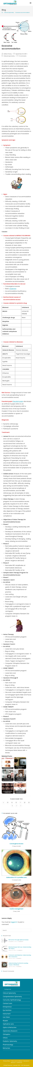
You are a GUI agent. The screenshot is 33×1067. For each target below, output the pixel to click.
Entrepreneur (7, 1007)
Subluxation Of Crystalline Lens (16, 877)
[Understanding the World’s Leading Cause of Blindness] (4, 965)
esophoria (12, 289)
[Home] (2, 12)
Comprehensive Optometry (12, 996)
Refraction (6, 1048)
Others (5, 1038)
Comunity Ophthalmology (12, 1000)
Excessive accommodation (22, 12)
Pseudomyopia (18, 401)
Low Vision (6, 1017)
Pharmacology (8, 1045)
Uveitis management (16, 909)
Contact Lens (7, 1003)
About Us (13, 1062)
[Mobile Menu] (30, 3)
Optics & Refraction (9, 1027)
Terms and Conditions (16, 1061)
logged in (14, 922)
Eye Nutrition (7, 1010)
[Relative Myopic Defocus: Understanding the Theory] (4, 948)
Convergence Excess (16, 844)
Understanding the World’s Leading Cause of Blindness (18, 964)
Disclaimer (26, 1061)
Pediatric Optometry (10, 1041)
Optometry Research (10, 1031)
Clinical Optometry (9, 56)
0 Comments (22, 56)
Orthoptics (6, 1034)
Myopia (5, 1021)
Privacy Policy (6, 1061)
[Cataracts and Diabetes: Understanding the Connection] (4, 956)
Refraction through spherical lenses (19, 940)
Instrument (6, 1014)
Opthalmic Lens (8, 1024)
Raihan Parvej (7, 54)
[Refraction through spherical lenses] (4, 940)
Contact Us (19, 1062)
